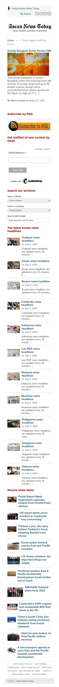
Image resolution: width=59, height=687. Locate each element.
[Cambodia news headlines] (13, 305)
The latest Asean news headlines (23, 229)
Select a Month (14, 197)
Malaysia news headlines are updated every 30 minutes (34, 386)
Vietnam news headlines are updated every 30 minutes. (35, 480)
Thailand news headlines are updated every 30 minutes (35, 251)
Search (27, 13)
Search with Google (16, 216)
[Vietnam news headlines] (13, 469)
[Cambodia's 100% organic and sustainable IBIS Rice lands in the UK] (12, 606)
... (32, 254)
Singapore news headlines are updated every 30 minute (36, 457)
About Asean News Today (25, 8)
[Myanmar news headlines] (13, 399)
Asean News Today (24, 681)
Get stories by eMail (29, 671)
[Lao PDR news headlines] (13, 352)
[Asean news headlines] (13, 264)
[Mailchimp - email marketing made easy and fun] (27, 181)
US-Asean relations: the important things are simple (36, 559)
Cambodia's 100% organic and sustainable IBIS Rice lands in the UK (35, 607)
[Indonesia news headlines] (13, 328)
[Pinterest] (41, 13)
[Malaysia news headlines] (13, 375)
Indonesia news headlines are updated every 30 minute (35, 339)
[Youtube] (45, 13)
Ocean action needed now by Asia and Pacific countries (35, 545)
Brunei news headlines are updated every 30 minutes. (36, 291)
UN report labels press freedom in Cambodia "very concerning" (34, 516)
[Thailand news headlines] (13, 240)
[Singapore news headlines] (13, 446)
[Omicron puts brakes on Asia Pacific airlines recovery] (13, 636)
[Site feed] (50, 13)
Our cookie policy (30, 667)
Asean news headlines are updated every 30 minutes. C (35, 272)
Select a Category (15, 206)
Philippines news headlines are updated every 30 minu (36, 433)
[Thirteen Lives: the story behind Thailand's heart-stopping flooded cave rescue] (11, 528)
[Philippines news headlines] (13, 423)
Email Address (18, 152)
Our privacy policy (22, 664)
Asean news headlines (35, 261)
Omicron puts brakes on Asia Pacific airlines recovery (36, 636)
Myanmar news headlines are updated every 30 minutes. (35, 410)
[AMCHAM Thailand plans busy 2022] (15, 591)
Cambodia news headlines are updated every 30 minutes (35, 316)
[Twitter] (37, 13)
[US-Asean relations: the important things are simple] (13, 559)
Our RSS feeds (39, 674)
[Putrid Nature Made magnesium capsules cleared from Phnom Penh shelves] (12, 498)
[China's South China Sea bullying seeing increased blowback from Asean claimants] (11, 618)
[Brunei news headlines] (13, 285)
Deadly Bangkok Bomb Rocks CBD (29, 50)
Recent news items (20, 490)
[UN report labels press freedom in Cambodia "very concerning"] (12, 515)
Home (10, 40)
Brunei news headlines (36, 281)
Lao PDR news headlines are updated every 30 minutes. (35, 363)
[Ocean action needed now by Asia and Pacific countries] (13, 545)
